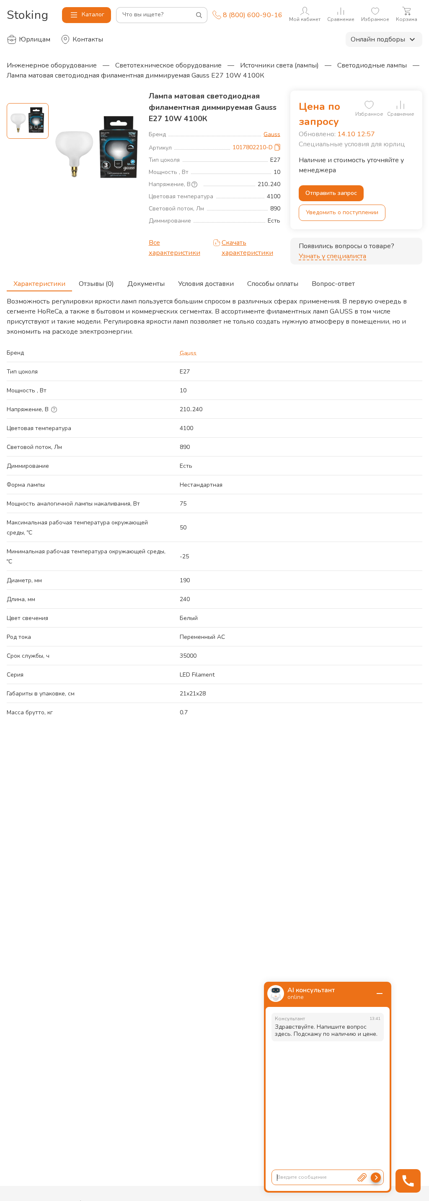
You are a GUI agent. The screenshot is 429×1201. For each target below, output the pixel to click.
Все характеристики (174, 247)
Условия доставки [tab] (206, 283)
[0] (369, 105)
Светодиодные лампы (372, 65)
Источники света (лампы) (279, 65)
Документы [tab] (146, 283)
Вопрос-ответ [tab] (333, 283)
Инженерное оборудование (52, 65)
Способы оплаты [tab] (272, 283)
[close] (379, 993)
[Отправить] (376, 1177)
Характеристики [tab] (39, 283)
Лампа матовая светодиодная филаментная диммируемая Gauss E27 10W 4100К (135, 75)
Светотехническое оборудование (168, 65)
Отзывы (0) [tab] (96, 283)
